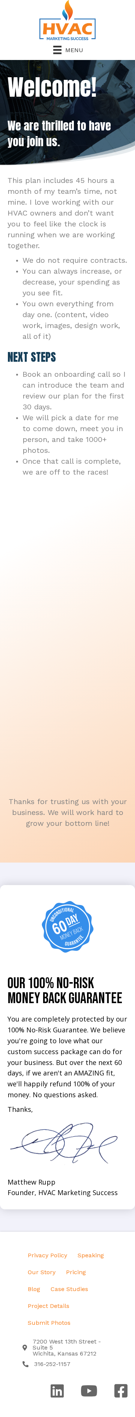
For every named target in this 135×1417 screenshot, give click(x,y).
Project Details (48, 1305)
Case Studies (69, 1289)
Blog (34, 1289)
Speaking (91, 1255)
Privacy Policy (47, 1255)
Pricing (76, 1272)
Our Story (42, 1272)
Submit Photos (49, 1322)
